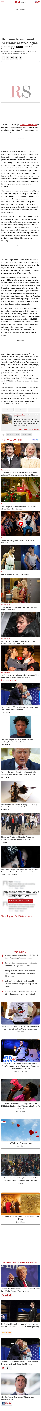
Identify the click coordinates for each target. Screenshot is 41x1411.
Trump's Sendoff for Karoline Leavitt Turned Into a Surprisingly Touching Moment (20, 708)
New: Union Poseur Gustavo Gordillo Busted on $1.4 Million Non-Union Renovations (20, 1027)
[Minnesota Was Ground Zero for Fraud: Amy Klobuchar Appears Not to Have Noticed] (20, 824)
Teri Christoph (5, 712)
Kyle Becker (5, 809)
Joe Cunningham (9, 46)
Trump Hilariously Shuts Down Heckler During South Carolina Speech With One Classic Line (19, 773)
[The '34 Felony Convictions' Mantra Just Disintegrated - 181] (20, 1384)
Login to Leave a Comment (20, 901)
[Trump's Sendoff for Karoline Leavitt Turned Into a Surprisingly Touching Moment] (20, 694)
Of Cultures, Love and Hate (20, 1143)
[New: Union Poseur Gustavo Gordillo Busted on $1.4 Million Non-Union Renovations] (20, 1013)
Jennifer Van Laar (20, 1071)
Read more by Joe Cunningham (29, 429)
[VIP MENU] (37, 2)
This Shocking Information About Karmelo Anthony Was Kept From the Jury (17, 740)
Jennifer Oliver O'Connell (9, 874)
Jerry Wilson (20, 1222)
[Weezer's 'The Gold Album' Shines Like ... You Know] (20, 1203)
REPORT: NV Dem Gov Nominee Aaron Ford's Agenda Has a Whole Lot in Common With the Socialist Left (20, 1066)
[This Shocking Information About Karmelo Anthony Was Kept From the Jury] (20, 727)
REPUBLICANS (26, 434)
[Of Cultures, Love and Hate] (20, 1130)
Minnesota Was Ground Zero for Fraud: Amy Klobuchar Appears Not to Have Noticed (18, 838)
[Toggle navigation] (2, 2)
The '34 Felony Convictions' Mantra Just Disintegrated (17, 1398)
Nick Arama (5, 777)
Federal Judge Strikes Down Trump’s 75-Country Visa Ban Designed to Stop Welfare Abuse (19, 805)
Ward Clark (4, 842)
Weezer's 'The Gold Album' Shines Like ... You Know (20, 1217)
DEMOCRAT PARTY (13, 434)
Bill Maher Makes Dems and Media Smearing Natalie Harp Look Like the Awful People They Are (20, 1326)
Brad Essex (20, 1183)
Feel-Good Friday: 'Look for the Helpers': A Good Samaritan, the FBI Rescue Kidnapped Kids (19, 870)
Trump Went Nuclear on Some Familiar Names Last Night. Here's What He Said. (20, 1289)
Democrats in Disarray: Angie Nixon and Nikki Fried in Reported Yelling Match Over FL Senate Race (20, 1106)
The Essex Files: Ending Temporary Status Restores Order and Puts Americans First (20, 1179)
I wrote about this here (28, 125)
